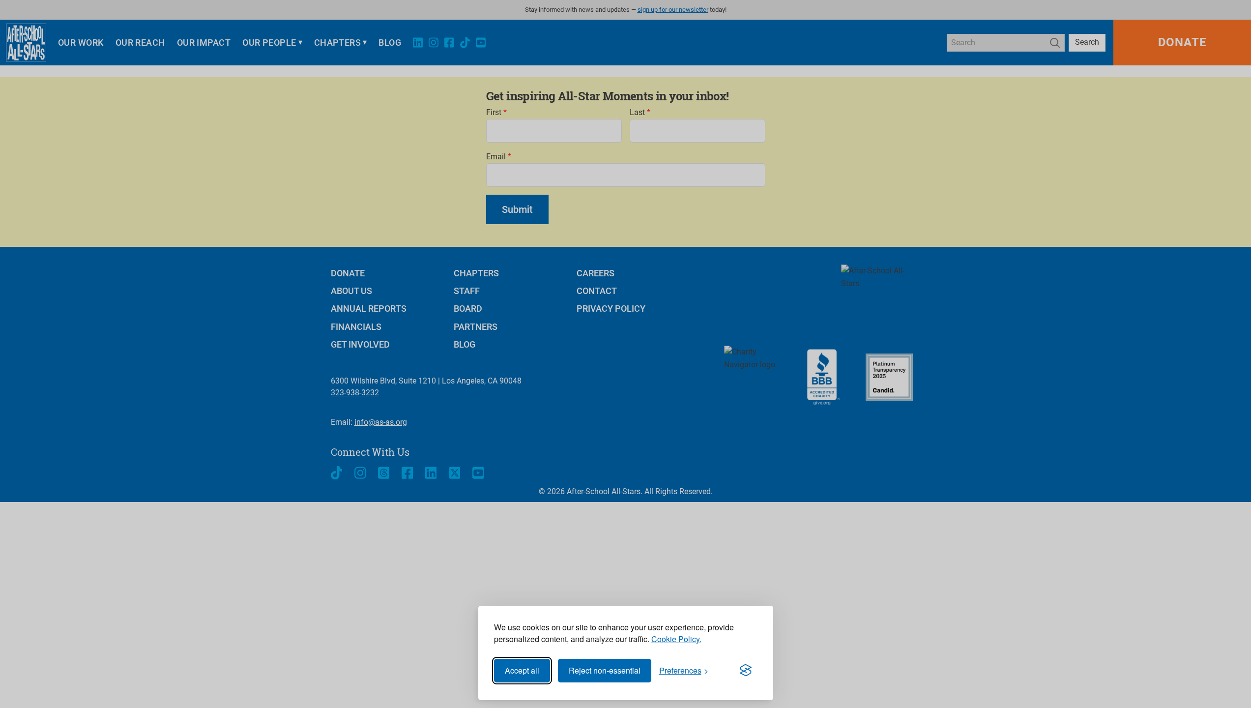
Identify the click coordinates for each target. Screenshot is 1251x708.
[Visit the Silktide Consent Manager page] (745, 670)
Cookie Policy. (676, 639)
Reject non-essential (604, 670)
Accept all (522, 670)
